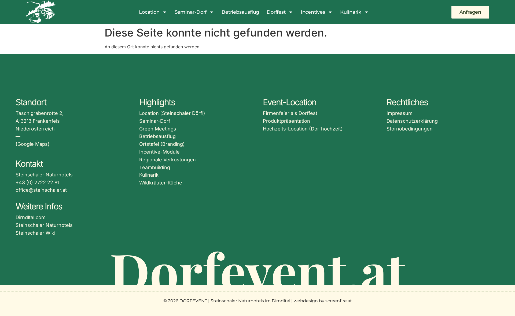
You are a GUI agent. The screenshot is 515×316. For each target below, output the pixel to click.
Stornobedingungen (410, 129)
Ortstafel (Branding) (162, 144)
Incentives (313, 12)
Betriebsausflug (240, 12)
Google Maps (32, 144)
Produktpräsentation (286, 121)
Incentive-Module (159, 152)
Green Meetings (157, 129)
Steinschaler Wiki (35, 233)
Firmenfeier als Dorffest (290, 113)
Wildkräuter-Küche (160, 183)
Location (149, 12)
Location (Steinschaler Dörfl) (172, 113)
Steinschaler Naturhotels (44, 225)
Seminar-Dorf (191, 12)
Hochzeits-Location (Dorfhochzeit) (303, 129)
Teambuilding (154, 167)
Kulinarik (350, 12)
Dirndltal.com (31, 217)
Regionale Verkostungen (167, 159)
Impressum (400, 113)
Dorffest (276, 12)
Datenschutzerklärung (412, 121)
